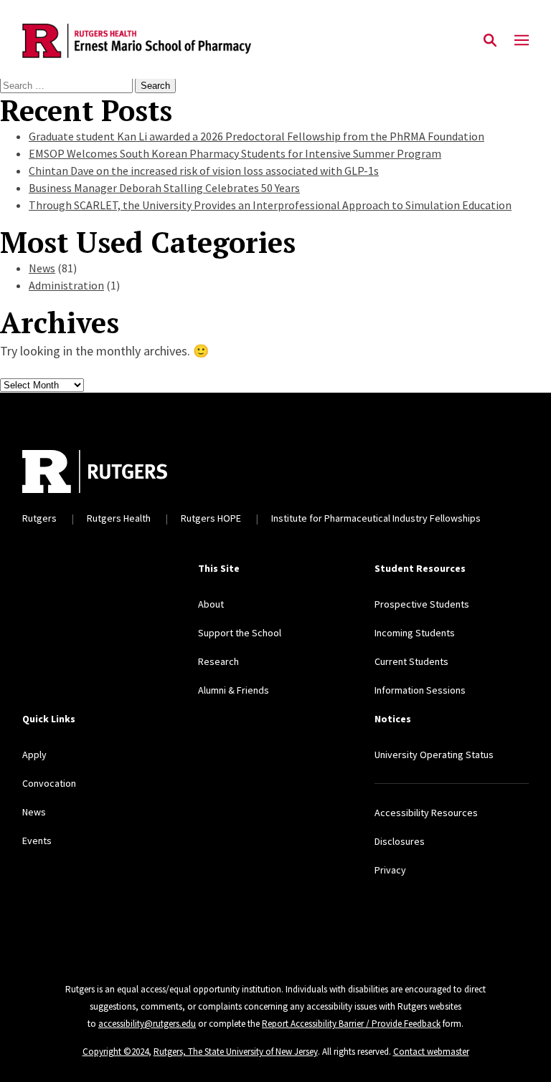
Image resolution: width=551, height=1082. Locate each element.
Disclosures (400, 841)
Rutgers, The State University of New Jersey (236, 1051)
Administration (66, 285)
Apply (34, 754)
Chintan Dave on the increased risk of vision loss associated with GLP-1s (204, 170)
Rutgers (39, 518)
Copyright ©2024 (116, 1051)
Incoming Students (415, 632)
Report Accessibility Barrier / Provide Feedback (351, 1024)
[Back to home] (212, 471)
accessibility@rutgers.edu (147, 1024)
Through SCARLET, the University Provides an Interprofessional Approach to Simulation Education (270, 205)
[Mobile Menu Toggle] (521, 41)
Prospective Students (422, 604)
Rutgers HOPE (211, 518)
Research (218, 661)
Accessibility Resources (426, 812)
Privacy (390, 869)
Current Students (411, 661)
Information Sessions (420, 690)
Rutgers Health (119, 518)
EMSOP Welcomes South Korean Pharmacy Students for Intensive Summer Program (235, 153)
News (42, 268)
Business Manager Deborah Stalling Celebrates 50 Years (164, 188)
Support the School (239, 632)
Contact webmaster (431, 1051)
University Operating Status (434, 754)
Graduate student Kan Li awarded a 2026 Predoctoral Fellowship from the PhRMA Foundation (256, 136)
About (211, 604)
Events (37, 840)
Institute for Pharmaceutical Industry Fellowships (376, 518)
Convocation (49, 783)
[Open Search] (490, 41)
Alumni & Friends (233, 690)
